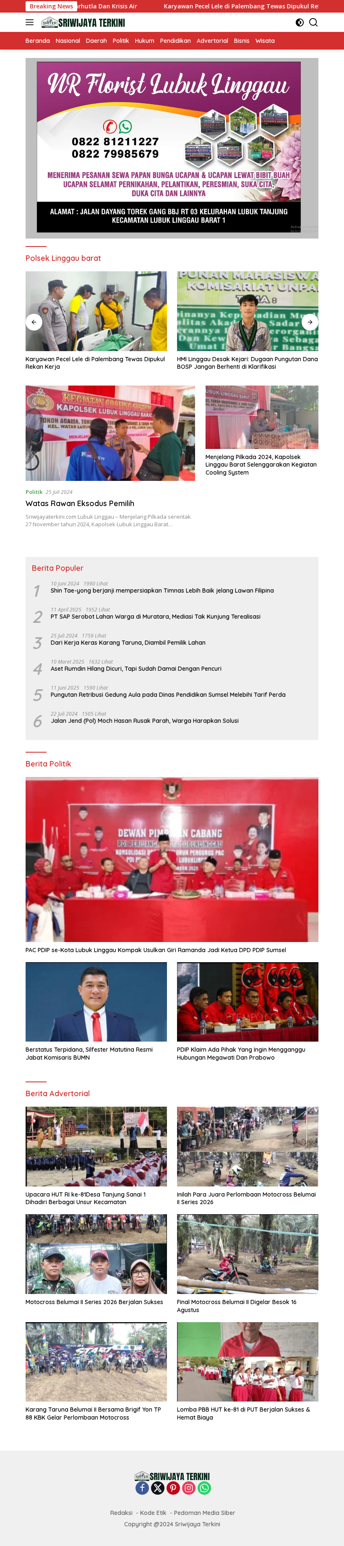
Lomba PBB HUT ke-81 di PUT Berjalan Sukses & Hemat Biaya (243, 1413)
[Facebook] (142, 1488)
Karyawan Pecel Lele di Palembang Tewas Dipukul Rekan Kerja (204, 6)
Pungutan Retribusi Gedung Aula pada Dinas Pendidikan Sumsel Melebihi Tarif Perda (168, 694)
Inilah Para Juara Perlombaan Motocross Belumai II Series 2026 (246, 1198)
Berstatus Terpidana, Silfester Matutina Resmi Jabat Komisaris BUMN (89, 1053)
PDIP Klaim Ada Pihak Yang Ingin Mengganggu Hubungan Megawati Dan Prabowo (241, 1053)
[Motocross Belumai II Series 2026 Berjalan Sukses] (96, 1254)
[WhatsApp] (204, 1488)
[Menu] (31, 22)
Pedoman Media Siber (204, 1513)
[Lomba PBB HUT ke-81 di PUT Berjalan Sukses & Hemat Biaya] (247, 1362)
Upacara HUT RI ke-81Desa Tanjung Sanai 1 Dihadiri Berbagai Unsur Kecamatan (253, 362)
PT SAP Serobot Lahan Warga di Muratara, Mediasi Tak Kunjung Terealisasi (156, 616)
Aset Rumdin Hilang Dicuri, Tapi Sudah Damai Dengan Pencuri (136, 668)
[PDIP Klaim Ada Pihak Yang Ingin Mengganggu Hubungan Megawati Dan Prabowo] (247, 1002)
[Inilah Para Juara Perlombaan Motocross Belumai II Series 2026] (247, 1146)
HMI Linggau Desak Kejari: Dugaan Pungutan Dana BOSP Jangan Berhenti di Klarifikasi (112, 362)
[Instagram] (188, 1488)
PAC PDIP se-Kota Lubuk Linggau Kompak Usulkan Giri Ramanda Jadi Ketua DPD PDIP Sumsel (156, 950)
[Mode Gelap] (300, 22)
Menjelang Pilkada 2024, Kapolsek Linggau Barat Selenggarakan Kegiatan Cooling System (261, 464)
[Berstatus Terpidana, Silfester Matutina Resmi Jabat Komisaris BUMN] (96, 1002)
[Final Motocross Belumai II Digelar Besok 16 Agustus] (247, 1254)
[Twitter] (157, 1488)
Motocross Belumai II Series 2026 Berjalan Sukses (94, 1302)
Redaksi (121, 1513)
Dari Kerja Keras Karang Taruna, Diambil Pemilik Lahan (128, 642)
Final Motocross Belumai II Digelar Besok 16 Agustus (237, 1305)
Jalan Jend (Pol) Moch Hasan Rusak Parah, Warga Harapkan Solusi (145, 720)
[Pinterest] (173, 1488)
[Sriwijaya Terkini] (82, 22)
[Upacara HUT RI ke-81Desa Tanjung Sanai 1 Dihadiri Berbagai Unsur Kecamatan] (264, 311)
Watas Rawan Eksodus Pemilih (80, 503)
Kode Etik (153, 1513)
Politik (34, 492)
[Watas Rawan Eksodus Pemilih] (110, 433)
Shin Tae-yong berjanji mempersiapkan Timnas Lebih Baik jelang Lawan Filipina (162, 590)
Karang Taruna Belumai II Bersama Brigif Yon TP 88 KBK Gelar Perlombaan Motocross (93, 1413)
